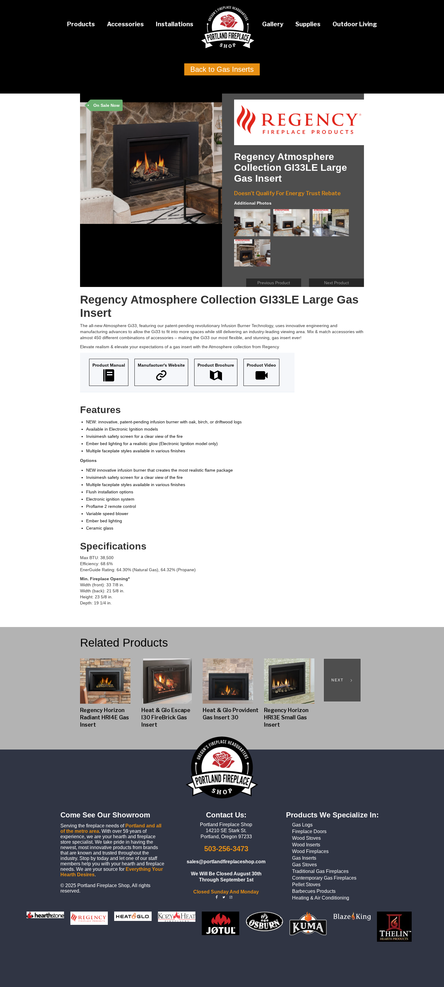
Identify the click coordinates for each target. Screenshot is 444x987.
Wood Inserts (306, 844)
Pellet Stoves (306, 884)
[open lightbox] (253, 224)
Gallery (272, 24)
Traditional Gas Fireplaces (320, 871)
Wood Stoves (306, 838)
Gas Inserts (304, 858)
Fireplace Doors (309, 831)
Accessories (125, 24)
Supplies (307, 24)
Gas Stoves (304, 864)
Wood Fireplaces (310, 851)
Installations (174, 24)
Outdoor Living (355, 24)
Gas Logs (302, 824)
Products (81, 24)
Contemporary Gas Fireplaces (324, 877)
